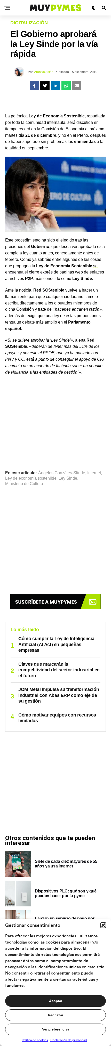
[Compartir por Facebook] (34, 85)
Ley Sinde (68, 478)
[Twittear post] (45, 85)
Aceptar (55, 1001)
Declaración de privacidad (68, 1040)
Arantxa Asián (43, 72)
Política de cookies (35, 1040)
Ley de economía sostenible (31, 478)
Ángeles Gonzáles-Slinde (61, 473)
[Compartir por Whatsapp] (66, 85)
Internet (94, 473)
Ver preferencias (55, 1029)
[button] (103, 925)
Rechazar (55, 1015)
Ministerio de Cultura (24, 484)
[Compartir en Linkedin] (55, 85)
